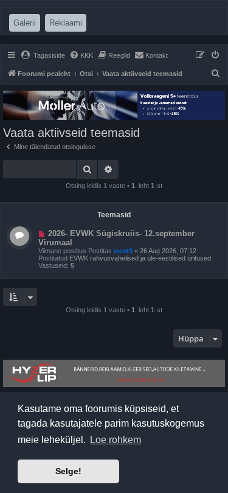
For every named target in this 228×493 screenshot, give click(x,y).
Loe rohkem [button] (115, 440)
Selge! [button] (68, 471)
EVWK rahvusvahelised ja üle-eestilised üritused (140, 258)
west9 (123, 250)
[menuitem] (43, 55)
